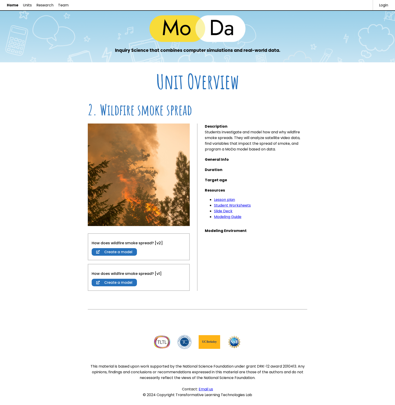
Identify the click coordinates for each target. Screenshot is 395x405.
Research (44, 5)
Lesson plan (224, 199)
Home (12, 5)
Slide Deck (223, 211)
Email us (206, 389)
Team (63, 5)
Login (383, 5)
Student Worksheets (232, 205)
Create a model (117, 252)
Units (27, 5)
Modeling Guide (227, 216)
